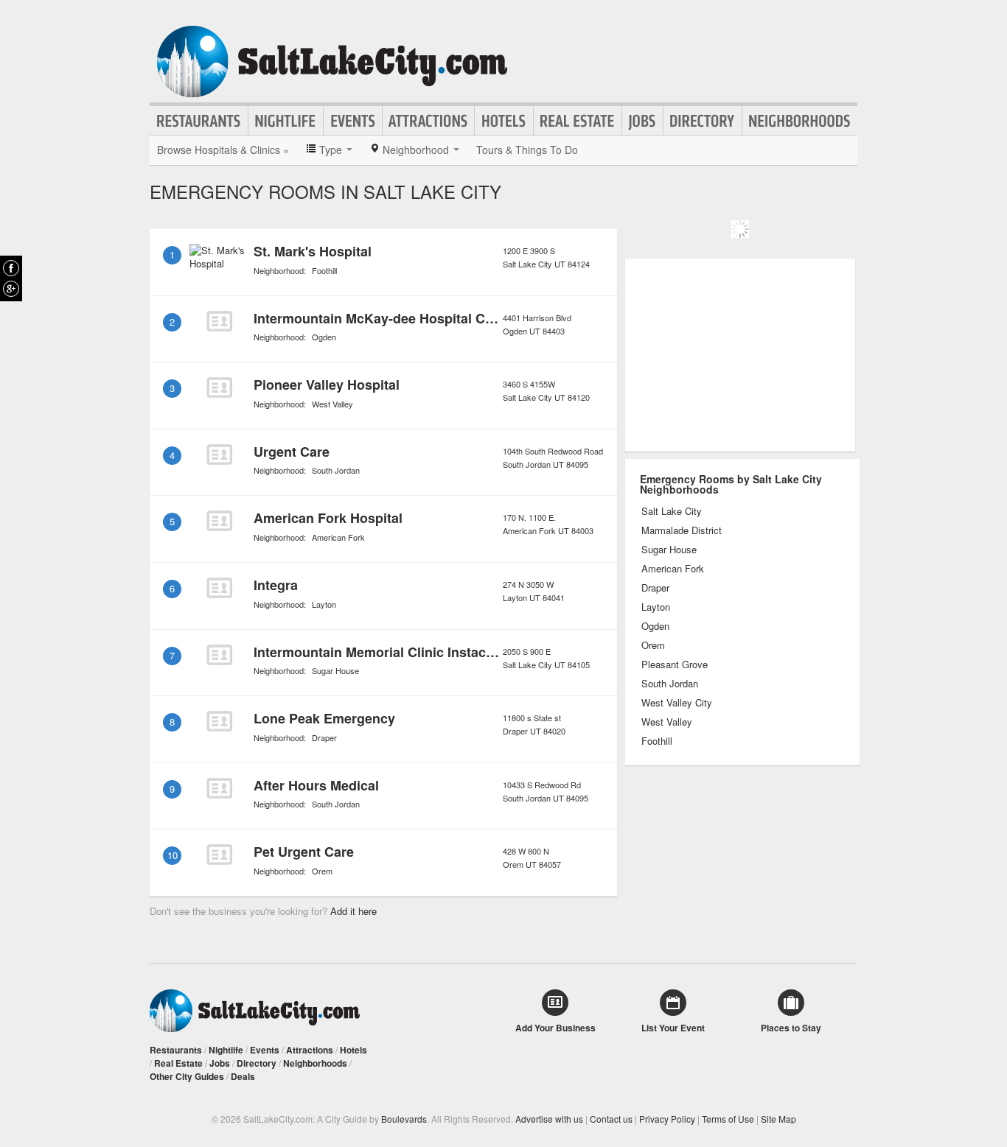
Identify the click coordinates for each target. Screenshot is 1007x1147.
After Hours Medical (316, 785)
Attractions (428, 120)
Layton (324, 604)
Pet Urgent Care (304, 851)
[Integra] (218, 588)
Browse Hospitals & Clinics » (223, 149)
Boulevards (404, 1118)
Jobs (642, 120)
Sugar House (335, 670)
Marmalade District (681, 530)
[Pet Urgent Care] (218, 854)
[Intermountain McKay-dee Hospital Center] (218, 321)
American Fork (338, 537)
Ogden (324, 337)
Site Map (778, 1118)
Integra (276, 584)
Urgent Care (292, 451)
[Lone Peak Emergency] (218, 721)
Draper (324, 737)
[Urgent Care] (218, 454)
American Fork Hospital (328, 517)
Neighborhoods (799, 120)
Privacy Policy (667, 1118)
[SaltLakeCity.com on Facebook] (11, 268)
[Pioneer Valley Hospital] (218, 387)
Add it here (353, 911)
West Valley (332, 404)
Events (353, 120)
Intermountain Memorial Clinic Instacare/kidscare (408, 652)
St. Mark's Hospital (313, 251)
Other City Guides (187, 1076)
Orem (322, 871)
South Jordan (336, 470)
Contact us (611, 1118)
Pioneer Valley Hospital (327, 384)
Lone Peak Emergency (324, 718)
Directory (702, 120)
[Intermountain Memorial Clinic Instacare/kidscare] (218, 655)
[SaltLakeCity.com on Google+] (11, 289)
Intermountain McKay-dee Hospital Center (386, 318)
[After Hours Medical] (218, 788)
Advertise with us (549, 1118)
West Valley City (676, 703)
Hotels (504, 120)
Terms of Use (728, 1118)
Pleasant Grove (674, 664)
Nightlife (285, 120)
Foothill (324, 270)
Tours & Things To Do (527, 149)
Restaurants (199, 120)
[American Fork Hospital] (218, 521)
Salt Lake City (671, 511)
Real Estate (577, 120)
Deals (243, 1076)
